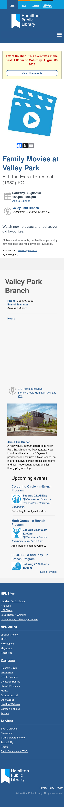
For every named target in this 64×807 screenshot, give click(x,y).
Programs (8, 660)
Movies (4, 690)
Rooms (4, 746)
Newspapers (7, 643)
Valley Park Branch (25, 208)
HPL (12, 5)
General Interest (9, 695)
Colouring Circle (31, 488)
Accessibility (7, 742)
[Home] (15, 776)
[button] (59, 34)
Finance (5, 713)
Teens (35, 5)
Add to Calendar (21, 201)
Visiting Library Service (13, 737)
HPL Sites (8, 593)
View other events (32, 73)
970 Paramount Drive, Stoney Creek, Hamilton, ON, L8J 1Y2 (37, 392)
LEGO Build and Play (30, 556)
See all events (48, 572)
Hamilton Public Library (13, 601)
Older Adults (7, 699)
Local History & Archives (13, 614)
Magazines (6, 648)
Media (4, 639)
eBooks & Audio (9, 634)
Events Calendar (9, 677)
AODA (60, 787)
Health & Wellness (10, 704)
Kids (24, 5)
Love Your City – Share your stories (19, 619)
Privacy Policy (47, 787)
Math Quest (28, 522)
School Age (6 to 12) (27, 250)
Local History (47, 5)
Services (7, 721)
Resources (6, 652)
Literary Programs (10, 686)
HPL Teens (6, 610)
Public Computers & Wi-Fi (14, 751)
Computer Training (10, 681)
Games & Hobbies (10, 708)
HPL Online (9, 627)
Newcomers (7, 733)
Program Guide (9, 667)
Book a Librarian (9, 728)
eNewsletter (7, 672)
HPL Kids (6, 605)
